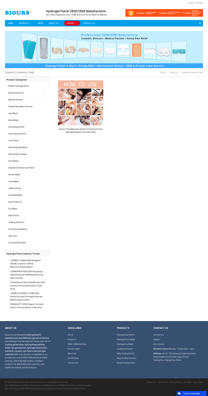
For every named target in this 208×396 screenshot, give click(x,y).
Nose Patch (13, 215)
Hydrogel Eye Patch (125, 335)
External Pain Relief (17, 243)
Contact (199, 3)
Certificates (73, 358)
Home (70, 335)
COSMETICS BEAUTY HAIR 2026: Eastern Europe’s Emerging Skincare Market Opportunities (26, 296)
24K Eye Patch (15, 188)
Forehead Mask (15, 195)
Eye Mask (12, 209)
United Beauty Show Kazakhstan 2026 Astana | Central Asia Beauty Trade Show (27, 285)
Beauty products (16, 93)
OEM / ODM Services (77, 344)
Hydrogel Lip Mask (125, 344)
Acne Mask (13, 181)
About (191, 3)
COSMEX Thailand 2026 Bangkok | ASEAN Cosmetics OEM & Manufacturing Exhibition (25, 263)
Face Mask (13, 161)
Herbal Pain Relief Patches (20, 106)
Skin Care (12, 236)
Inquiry (156, 339)
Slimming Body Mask (17, 147)
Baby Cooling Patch (125, 353)
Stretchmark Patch (17, 134)
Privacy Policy (176, 382)
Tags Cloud (198, 382)
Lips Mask (13, 113)
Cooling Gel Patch (16, 222)
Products (72, 339)
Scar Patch (13, 140)
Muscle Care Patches (126, 358)
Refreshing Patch (16, 127)
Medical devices (15, 99)
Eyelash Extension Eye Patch (21, 168)
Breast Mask (14, 174)
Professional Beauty (17, 229)
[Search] (200, 23)
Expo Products (15, 202)
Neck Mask (13, 120)
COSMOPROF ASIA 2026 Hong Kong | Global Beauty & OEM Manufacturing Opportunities (26, 274)
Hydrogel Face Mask (126, 339)
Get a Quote (159, 344)
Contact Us (73, 363)
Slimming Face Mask (17, 154)
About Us (72, 353)
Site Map (187, 382)
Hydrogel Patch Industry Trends (23, 253)
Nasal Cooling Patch (126, 363)
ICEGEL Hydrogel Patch (18, 86)
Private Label (74, 349)
